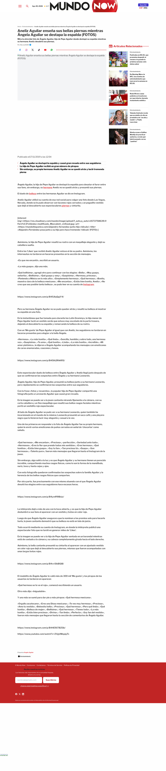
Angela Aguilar (29, 652)
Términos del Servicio (54, 665)
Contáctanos (41, 665)
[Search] (27, 6)
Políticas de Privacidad (71, 665)
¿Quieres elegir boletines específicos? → (34, 686)
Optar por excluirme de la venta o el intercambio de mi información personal (36, 700)
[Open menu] (20, 6)
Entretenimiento (27, 26)
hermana (47, 187)
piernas (65, 205)
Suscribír (143, 5)
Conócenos (31, 665)
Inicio (19, 26)
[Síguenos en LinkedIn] (23, 694)
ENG (145, 8)
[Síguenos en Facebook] (16, 694)
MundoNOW (24, 45)
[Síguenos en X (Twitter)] (20, 694)
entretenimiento (135, 52)
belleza (32, 193)
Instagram (88, 284)
